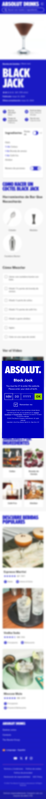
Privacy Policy (18, 414)
